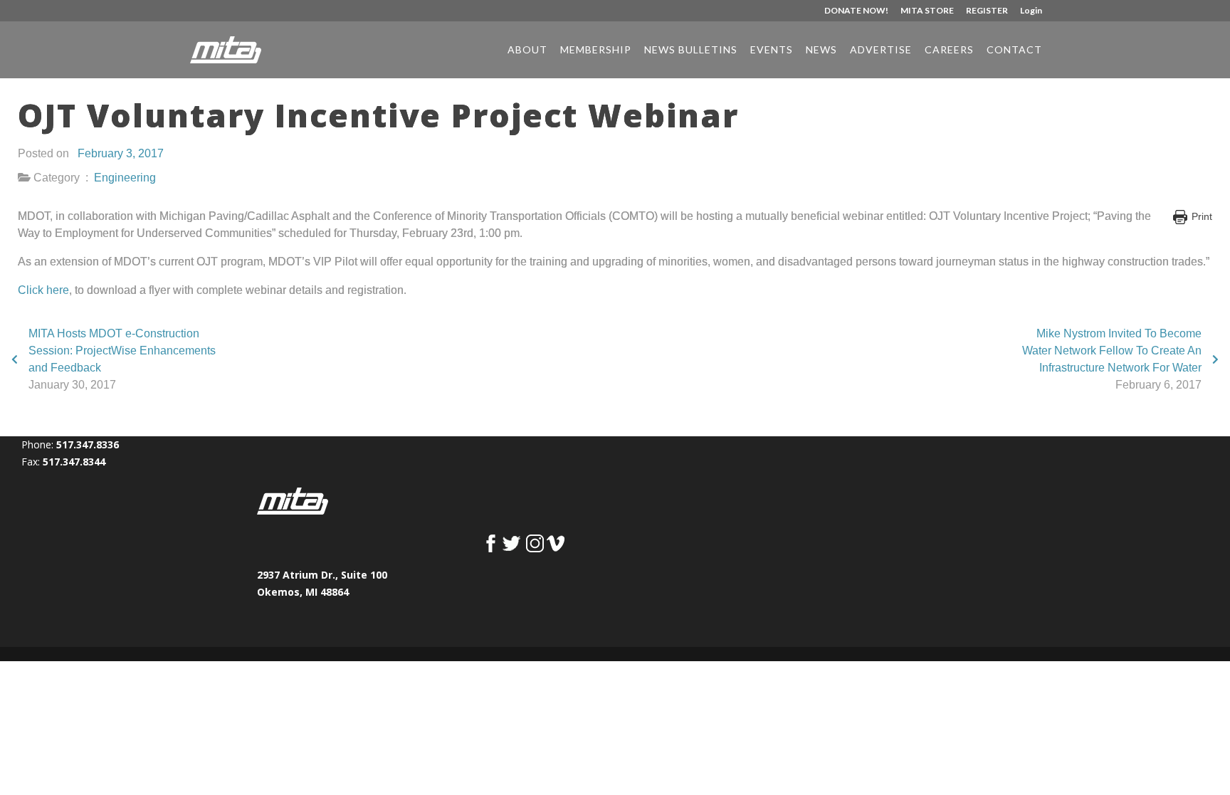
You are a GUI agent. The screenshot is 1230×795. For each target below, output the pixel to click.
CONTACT (1014, 50)
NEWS (821, 50)
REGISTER (987, 11)
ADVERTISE (881, 50)
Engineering (125, 178)
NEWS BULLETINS (690, 50)
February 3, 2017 (121, 153)
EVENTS (771, 50)
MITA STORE (927, 11)
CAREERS (949, 50)
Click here (43, 290)
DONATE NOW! (856, 11)
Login (1031, 11)
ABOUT (527, 50)
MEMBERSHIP (595, 50)
